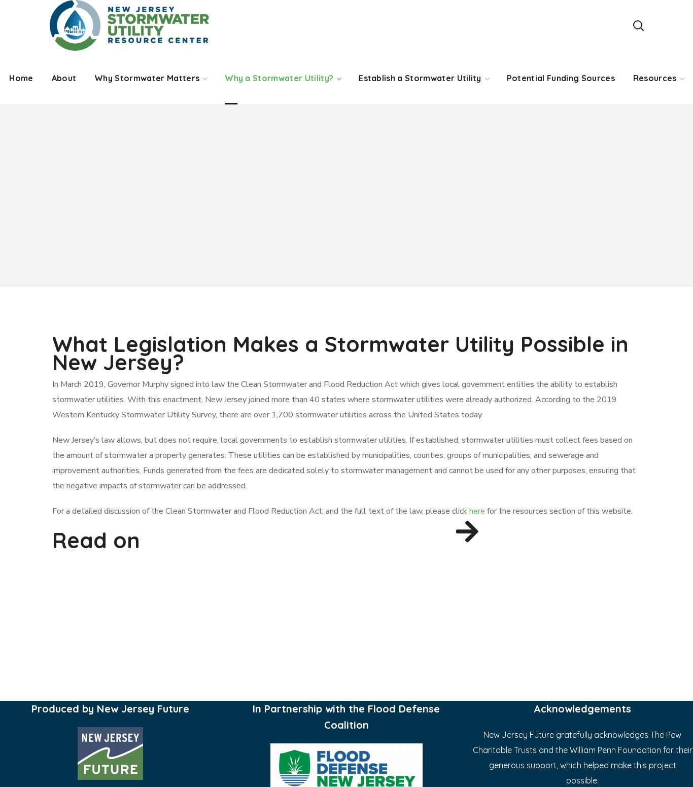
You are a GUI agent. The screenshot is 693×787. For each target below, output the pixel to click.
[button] (638, 25)
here (477, 511)
